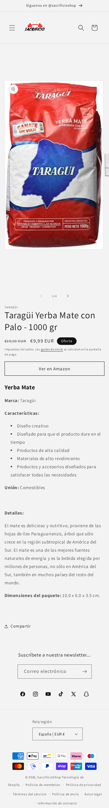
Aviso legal (93, 794)
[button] (12, 27)
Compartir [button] (21, 626)
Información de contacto (57, 803)
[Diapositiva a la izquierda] (41, 296)
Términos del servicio (30, 794)
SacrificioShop (49, 777)
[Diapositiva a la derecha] (67, 296)
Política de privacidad (83, 785)
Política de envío (65, 794)
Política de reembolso (42, 785)
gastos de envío (52, 349)
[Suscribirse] (84, 671)
